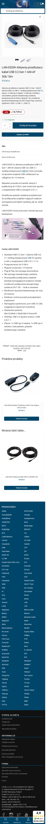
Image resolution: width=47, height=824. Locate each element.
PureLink (5, 643)
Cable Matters (7, 537)
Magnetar (5, 610)
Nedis (26, 621)
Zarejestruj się (7, 719)
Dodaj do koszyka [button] (21, 419)
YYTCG (4, 705)
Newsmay (28, 624)
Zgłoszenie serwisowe (10, 767)
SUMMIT (27, 664)
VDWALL (5, 690)
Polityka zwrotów (8, 742)
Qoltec (26, 643)
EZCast (27, 570)
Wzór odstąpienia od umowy (12, 757)
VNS (3, 701)
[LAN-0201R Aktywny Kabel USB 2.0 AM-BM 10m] (21, 454)
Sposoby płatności (9, 750)
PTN (25, 639)
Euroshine (5, 566)
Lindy (4, 606)
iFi (2, 591)
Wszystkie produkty (9, 729)
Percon (4, 635)
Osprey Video (29, 632)
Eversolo (27, 566)
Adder (4, 511)
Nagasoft (5, 621)
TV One (27, 683)
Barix (26, 522)
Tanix (4, 672)
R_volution (28, 650)
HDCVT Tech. (29, 584)
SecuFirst (5, 657)
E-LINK (4, 559)
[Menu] (5, 4)
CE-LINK (27, 540)
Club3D (27, 544)
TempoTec (5, 675)
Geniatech (5, 580)
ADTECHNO (28, 511)
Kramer (4, 602)
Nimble (26, 628)
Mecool (27, 613)
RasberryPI (6, 646)
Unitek (26, 686)
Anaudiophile (7, 515)
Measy (4, 613)
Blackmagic (28, 526)
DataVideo (6, 551)
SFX (25, 657)
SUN (3, 668)
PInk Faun (5, 639)
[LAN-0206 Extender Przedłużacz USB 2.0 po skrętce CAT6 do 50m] (21, 382)
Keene (26, 599)
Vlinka (26, 697)
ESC (25, 562)
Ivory (4, 599)
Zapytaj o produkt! (23, 134)
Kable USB (13, 346)
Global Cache (29, 580)
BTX (3, 533)
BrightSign (6, 529)
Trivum (4, 683)
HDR (3, 588)
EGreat (26, 559)
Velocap (5, 694)
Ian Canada (28, 588)
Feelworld (5, 573)
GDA (25, 577)
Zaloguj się (6, 722)
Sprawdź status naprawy (11, 770)
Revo (26, 646)
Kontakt (5, 777)
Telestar (27, 672)
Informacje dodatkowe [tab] (11, 152)
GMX (4, 584)
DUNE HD (5, 555)
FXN (3, 577)
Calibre (26, 537)
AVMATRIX (6, 522)
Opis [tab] (3, 146)
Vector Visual (29, 690)
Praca (4, 781)
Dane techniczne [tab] (8, 157)
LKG (25, 606)
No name (5, 632)
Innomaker (28, 591)
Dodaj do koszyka (28, 125)
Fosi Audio (28, 573)
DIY (25, 551)
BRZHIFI (27, 529)
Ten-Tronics (28, 675)
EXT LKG (5, 570)
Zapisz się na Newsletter (11, 725)
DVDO (26, 555)
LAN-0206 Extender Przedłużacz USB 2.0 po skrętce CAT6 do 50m (21, 406)
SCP (25, 654)
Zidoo (26, 705)
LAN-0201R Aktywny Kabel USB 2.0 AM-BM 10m (21, 477)
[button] (41, 4)
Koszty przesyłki (8, 754)
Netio (4, 624)
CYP (25, 548)
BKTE (4, 526)
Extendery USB (30, 346)
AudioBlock (6, 518)
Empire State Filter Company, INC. (11, 562)
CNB (3, 548)
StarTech (5, 664)
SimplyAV (27, 661)
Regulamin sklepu (8, 739)
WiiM (26, 701)
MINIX (4, 617)
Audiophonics (29, 518)
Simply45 (5, 661)
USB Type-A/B (25, 348)
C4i (25, 533)
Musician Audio (30, 617)
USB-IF (39, 91)
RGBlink (5, 650)
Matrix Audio (29, 610)
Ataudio (27, 515)
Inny (3, 595)
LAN (24, 350)
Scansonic (6, 654)
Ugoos (4, 686)
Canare (4, 540)
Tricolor (27, 679)
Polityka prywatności (9, 746)
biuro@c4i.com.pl (13, 794)
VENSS (26, 694)
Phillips (26, 635)
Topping (5, 679)
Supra (26, 668)
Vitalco (4, 697)
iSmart (26, 595)
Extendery (21, 346)
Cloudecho (6, 544)
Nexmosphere (7, 628)
